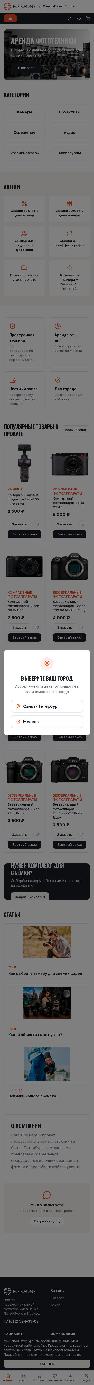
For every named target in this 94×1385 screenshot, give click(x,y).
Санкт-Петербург (41, 706)
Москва (31, 721)
